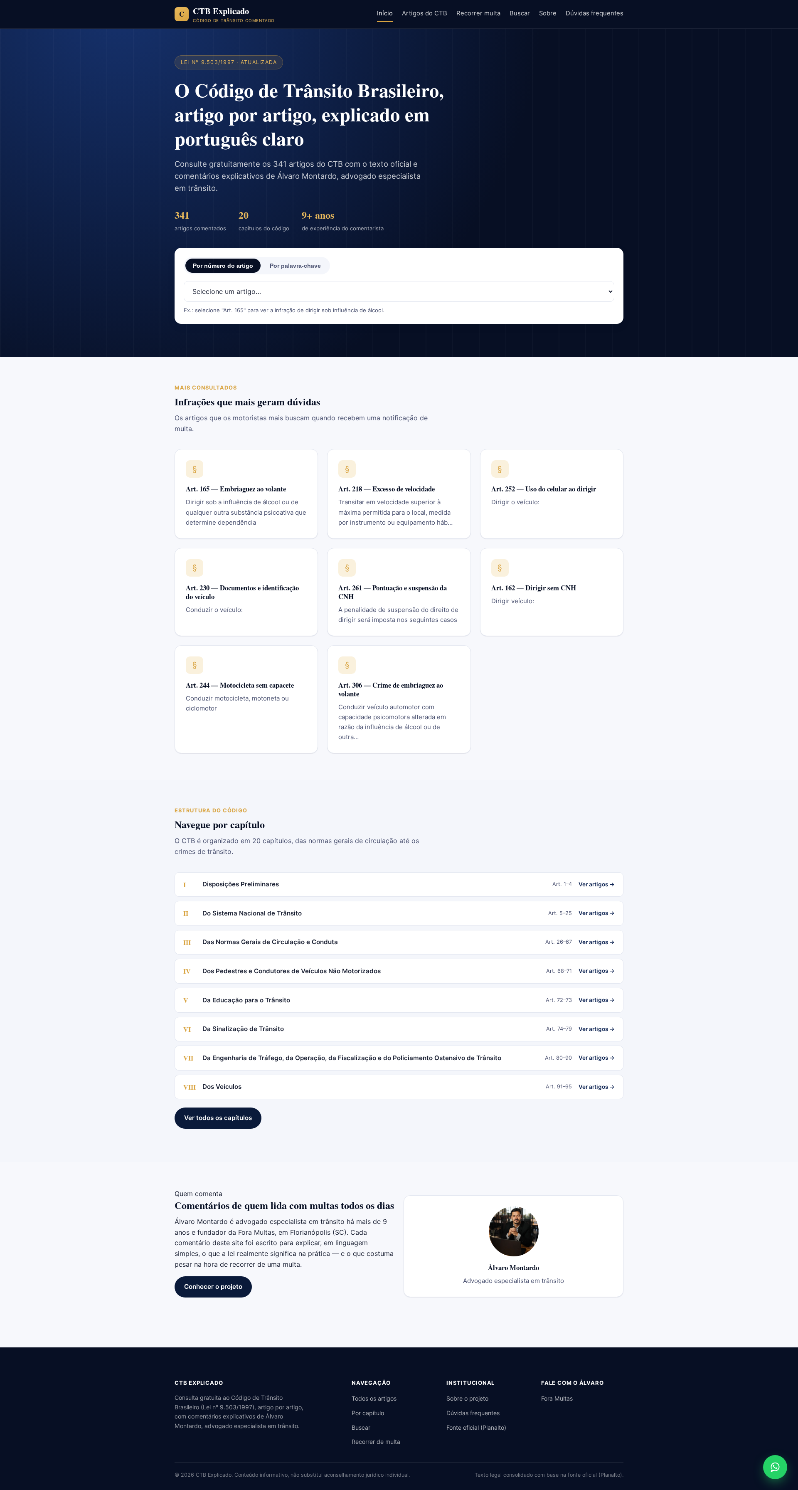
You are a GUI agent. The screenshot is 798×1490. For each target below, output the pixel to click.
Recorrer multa (478, 13)
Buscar (520, 13)
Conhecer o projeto (213, 1286)
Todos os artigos (374, 1398)
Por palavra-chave (295, 265)
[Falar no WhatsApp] (775, 1467)
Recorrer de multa (376, 1441)
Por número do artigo (223, 265)
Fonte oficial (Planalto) (476, 1427)
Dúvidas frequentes (594, 13)
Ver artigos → (597, 884)
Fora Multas (557, 1398)
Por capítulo (368, 1412)
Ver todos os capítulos (218, 1118)
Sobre (548, 13)
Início (385, 13)
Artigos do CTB (424, 13)
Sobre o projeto (467, 1398)
